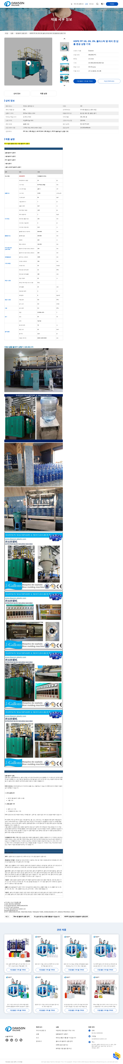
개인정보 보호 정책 (10, 1062)
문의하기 (39, 1041)
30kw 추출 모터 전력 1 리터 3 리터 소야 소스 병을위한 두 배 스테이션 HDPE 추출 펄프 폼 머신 (105, 1005)
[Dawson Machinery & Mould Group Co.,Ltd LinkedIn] (11, 1040)
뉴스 (37, 1037)
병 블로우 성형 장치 (21, 33)
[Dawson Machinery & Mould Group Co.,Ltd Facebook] (7, 1040)
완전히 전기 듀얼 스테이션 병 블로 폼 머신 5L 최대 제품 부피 (47, 1005)
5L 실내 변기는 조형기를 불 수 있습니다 (47, 916)
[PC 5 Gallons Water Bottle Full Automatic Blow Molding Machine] (28, 61)
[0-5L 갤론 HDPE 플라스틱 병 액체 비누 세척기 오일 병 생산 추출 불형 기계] (17, 948)
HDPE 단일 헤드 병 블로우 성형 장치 (76, 916)
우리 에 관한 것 (78, 4)
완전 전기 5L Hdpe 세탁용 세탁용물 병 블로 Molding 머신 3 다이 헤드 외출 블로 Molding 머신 (76, 965)
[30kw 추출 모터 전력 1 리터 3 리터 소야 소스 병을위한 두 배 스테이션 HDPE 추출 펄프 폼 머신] (105, 989)
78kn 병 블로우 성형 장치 (21, 916)
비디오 (91, 4)
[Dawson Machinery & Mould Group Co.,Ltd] (14, 4)
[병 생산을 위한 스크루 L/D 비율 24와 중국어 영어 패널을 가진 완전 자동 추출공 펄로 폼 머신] (76, 989)
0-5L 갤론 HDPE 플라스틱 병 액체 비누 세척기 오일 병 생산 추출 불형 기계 (18, 965)
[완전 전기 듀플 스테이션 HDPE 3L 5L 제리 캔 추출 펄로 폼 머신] (47, 948)
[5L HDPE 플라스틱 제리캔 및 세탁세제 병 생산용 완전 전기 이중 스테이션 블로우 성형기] (105, 948)
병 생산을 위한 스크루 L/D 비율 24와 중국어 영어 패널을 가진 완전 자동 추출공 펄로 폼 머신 (76, 1005)
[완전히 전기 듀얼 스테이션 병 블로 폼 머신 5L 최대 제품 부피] (47, 989)
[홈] (15, 1031)
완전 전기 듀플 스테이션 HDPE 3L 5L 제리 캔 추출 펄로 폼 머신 (47, 965)
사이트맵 (19, 1062)
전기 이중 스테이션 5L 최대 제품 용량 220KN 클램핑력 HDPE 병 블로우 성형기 (17, 1005)
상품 (86, 4)
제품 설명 (43, 93)
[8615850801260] (16, 1040)
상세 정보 (17, 93)
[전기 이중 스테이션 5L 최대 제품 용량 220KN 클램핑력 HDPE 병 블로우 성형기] (17, 989)
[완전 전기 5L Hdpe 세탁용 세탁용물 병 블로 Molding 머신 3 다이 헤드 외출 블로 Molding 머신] (76, 948)
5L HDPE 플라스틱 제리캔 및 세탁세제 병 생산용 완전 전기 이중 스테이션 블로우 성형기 (105, 965)
